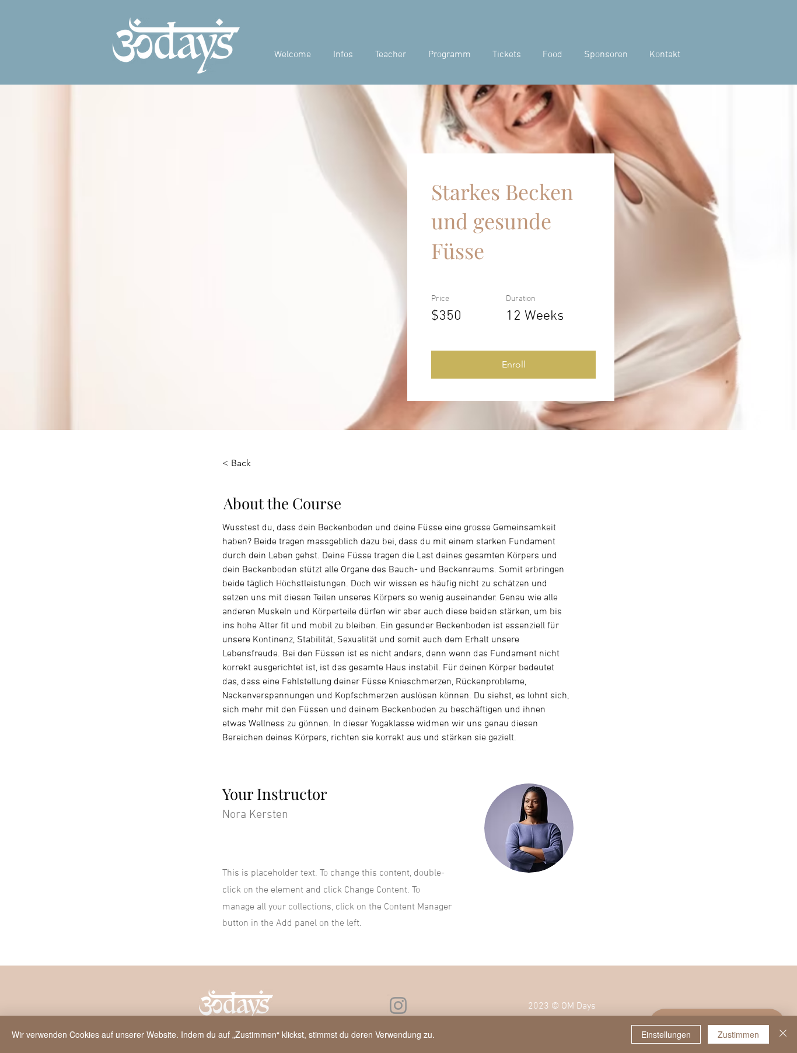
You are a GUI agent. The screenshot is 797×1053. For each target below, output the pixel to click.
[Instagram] (398, 1005)
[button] (513, 365)
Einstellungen (666, 1034)
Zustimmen (738, 1034)
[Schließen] (783, 1034)
